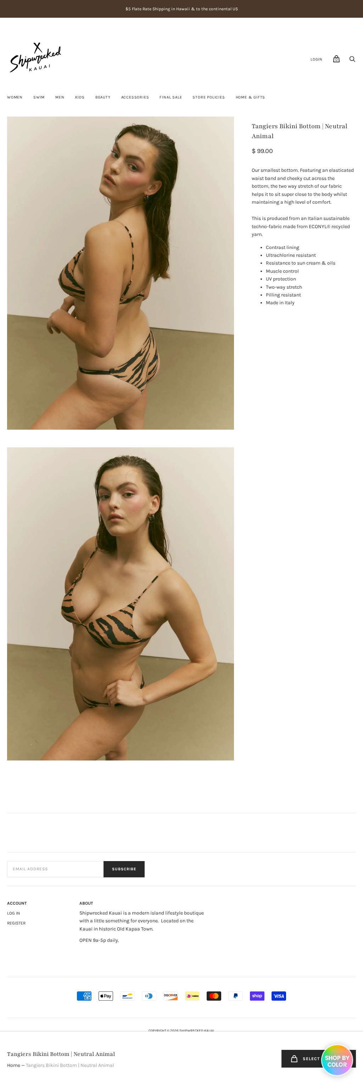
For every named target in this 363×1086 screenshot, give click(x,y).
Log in (13, 913)
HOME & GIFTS (251, 97)
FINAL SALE (171, 97)
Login (317, 59)
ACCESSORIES (135, 97)
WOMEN (15, 97)
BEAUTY (103, 97)
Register (16, 923)
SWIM (39, 97)
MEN (59, 97)
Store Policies (208, 97)
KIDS (80, 97)
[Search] (352, 61)
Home (13, 1065)
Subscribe (124, 869)
